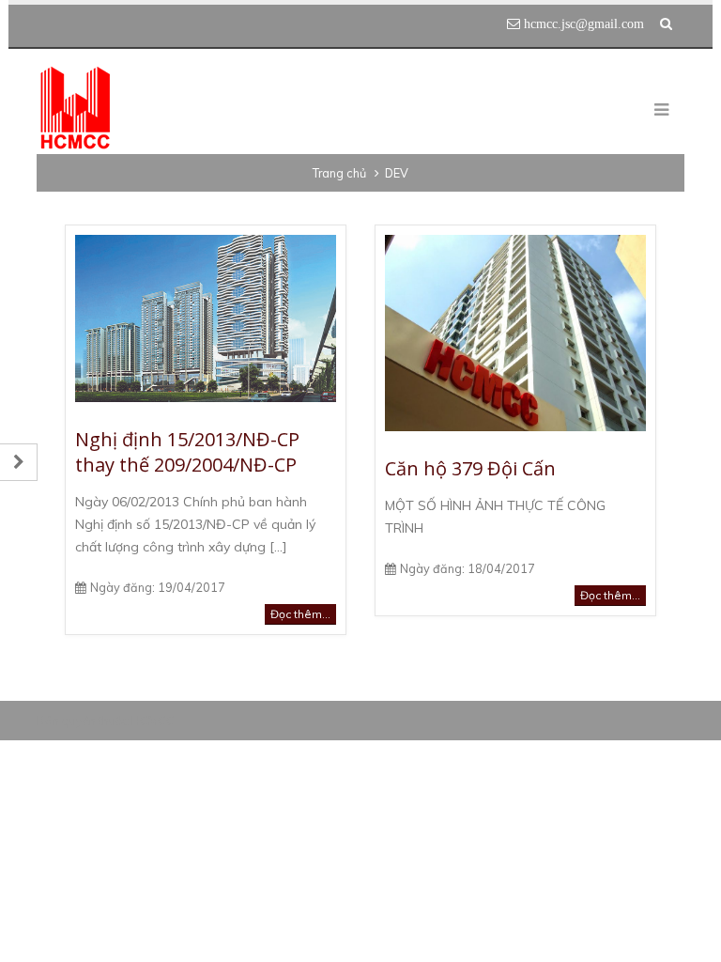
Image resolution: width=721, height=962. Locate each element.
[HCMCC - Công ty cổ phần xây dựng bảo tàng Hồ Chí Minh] (75, 108)
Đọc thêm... (300, 614)
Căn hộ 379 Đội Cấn (470, 468)
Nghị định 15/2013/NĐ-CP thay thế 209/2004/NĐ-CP (187, 452)
